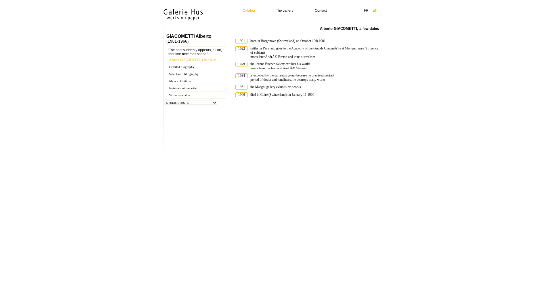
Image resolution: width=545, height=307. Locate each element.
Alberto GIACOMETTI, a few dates (192, 59)
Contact (321, 11)
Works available (179, 95)
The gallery (284, 11)
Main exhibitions (180, 81)
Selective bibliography (184, 74)
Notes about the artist (183, 88)
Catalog (249, 11)
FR (366, 11)
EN (375, 11)
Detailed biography (181, 67)
